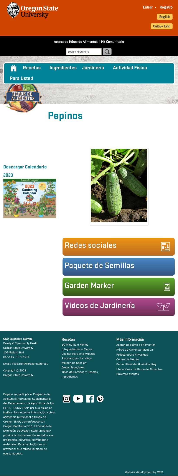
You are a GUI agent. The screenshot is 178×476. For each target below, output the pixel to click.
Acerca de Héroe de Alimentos (75, 41)
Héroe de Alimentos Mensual (134, 349)
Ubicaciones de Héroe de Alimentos (139, 369)
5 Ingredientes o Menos (77, 349)
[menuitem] (14, 68)
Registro (166, 7)
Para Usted (21, 78)
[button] (117, 307)
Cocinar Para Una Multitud (79, 354)
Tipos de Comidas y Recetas (80, 372)
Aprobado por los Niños (77, 358)
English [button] (164, 16)
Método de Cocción (74, 363)
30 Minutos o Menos (75, 344)
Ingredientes (63, 68)
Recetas (32, 68)
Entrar (148, 7)
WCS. (160, 472)
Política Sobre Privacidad (132, 354)
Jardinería (93, 68)
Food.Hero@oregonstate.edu (30, 364)
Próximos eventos (127, 374)
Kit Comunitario (112, 41)
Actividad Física (130, 68)
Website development (138, 472)
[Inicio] (22, 95)
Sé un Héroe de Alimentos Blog (136, 364)
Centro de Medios (127, 359)
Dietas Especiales (73, 367)
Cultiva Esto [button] (161, 26)
